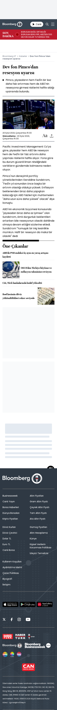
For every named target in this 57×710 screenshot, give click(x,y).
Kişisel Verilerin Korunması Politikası (40, 546)
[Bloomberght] (12, 24)
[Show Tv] (5, 654)
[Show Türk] (12, 654)
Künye (33, 538)
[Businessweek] (38, 645)
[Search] (47, 24)
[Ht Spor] (31, 636)
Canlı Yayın (9, 501)
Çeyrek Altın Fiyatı (39, 507)
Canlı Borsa (9, 550)
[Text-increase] (45, 135)
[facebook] (12, 620)
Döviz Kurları (9, 527)
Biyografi (7, 578)
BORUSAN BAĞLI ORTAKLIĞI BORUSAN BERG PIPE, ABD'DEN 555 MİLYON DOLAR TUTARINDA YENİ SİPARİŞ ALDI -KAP (36, 34)
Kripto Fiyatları (10, 518)
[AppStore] (10, 604)
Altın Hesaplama (39, 532)
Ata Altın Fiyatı (37, 518)
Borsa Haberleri (11, 507)
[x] (4, 620)
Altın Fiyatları (37, 495)
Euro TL (6, 544)
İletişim (6, 584)
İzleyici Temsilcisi (39, 553)
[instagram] (19, 620)
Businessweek (10, 495)
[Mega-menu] (52, 24)
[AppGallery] (45, 604)
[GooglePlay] (27, 604)
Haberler (23, 56)
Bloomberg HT (9, 56)
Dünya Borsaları (11, 513)
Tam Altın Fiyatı (38, 513)
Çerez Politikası (11, 573)
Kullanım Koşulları (12, 561)
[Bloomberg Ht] (12, 645)
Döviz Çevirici (10, 532)
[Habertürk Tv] (20, 636)
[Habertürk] (8, 636)
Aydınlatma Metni (12, 567)
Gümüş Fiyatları (38, 527)
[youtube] (28, 620)
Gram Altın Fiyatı (39, 501)
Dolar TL (7, 538)
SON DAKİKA (8, 34)
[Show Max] (19, 654)
